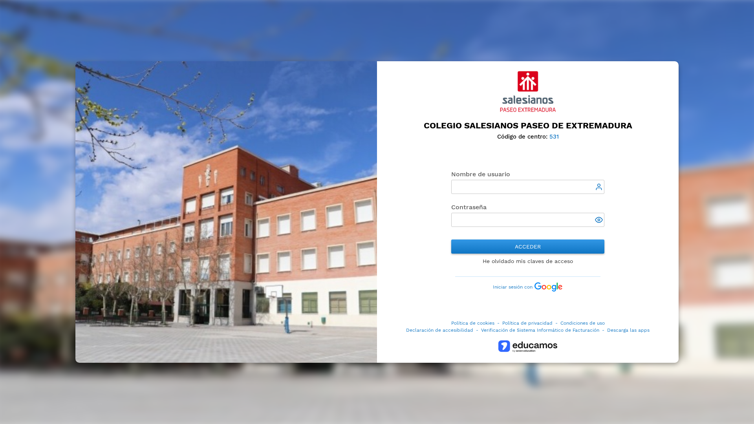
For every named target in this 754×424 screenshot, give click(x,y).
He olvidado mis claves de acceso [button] (528, 261)
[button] (599, 220)
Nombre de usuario (480, 174)
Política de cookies (472, 323)
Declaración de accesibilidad (439, 330)
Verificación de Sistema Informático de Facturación (540, 330)
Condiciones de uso (582, 323)
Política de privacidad (527, 323)
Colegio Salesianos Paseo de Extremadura (528, 125)
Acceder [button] (528, 246)
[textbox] (527, 187)
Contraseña (469, 207)
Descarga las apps (628, 330)
